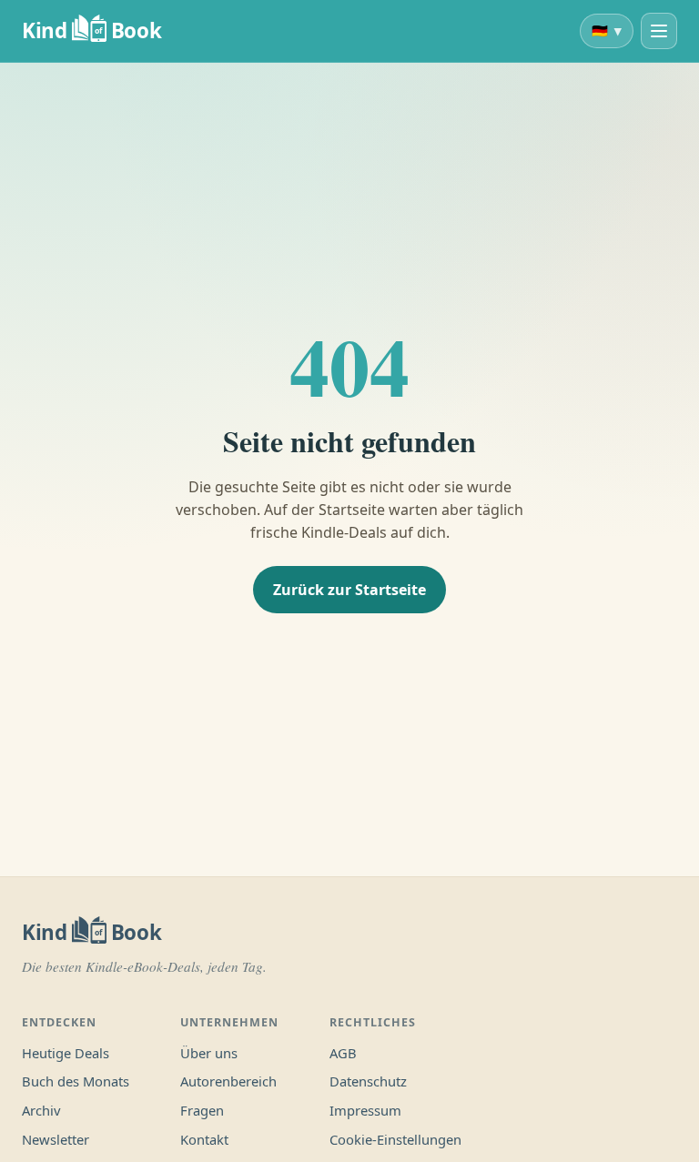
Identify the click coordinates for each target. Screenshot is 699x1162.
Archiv (41, 1110)
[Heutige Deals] (659, 31)
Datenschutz (368, 1081)
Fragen (202, 1110)
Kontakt (204, 1139)
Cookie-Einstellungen (395, 1139)
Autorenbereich (228, 1081)
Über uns (209, 1053)
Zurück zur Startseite (349, 590)
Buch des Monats (75, 1081)
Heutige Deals (65, 1053)
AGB (343, 1053)
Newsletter (55, 1139)
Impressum (365, 1110)
